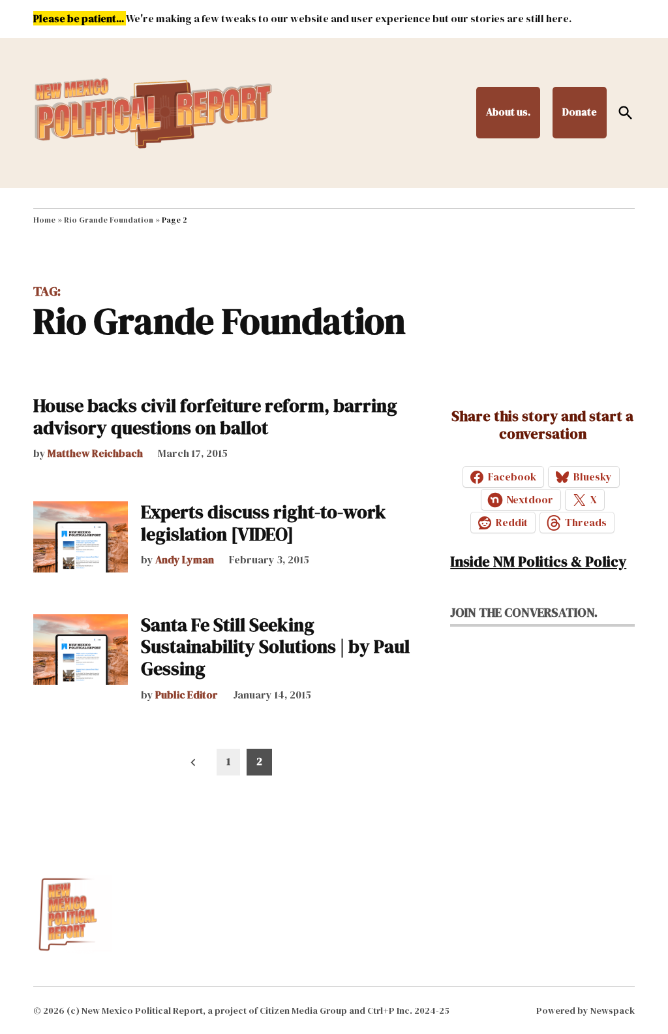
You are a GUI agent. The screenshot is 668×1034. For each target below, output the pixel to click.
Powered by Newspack (585, 1010)
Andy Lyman (184, 559)
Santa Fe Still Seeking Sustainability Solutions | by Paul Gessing (275, 646)
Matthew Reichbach (95, 453)
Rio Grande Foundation (108, 220)
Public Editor (186, 694)
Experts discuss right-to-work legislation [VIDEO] (263, 522)
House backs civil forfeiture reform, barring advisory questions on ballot (215, 416)
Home (44, 220)
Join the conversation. (524, 612)
